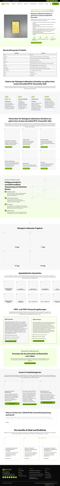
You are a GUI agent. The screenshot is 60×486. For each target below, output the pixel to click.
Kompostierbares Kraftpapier (10, 140)
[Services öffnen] (36, 3)
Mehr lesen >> (8, 458)
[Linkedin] (47, 1)
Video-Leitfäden (48, 474)
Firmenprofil (20, 474)
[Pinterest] (53, 1)
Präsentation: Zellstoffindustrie (21, 301)
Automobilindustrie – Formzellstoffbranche (45, 289)
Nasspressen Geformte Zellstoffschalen (47, 9)
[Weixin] (55, 1)
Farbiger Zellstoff (26, 139)
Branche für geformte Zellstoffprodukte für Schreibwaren (8, 289)
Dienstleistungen (37, 9)
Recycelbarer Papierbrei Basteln (29, 391)
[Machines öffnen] (22, 3)
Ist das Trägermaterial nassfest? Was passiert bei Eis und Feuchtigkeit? (11, 449)
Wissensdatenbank (48, 475)
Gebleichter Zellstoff (44, 139)
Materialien (47, 472)
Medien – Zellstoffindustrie (45, 301)
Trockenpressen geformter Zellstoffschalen (36, 474)
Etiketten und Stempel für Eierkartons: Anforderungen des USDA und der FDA (31, 449)
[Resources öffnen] (43, 3)
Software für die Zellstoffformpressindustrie (33, 289)
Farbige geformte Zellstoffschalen (35, 470)
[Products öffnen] (15, 3)
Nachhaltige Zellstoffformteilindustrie (21, 289)
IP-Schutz (19, 472)
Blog (46, 470)
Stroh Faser (43, 162)
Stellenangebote (21, 470)
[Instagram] (50, 1)
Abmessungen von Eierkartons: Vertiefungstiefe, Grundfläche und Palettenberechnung (50, 449)
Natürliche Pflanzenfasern (10, 161)
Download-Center (48, 477)
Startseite (32, 9)
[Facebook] (48, 1)
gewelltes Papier (26, 163)
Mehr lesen (7, 422)
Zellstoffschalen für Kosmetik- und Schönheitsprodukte (40, 10)
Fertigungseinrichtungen (22, 475)
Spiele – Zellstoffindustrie (33, 301)
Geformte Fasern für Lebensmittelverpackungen (46, 392)
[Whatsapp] (57, 1)
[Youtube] (52, 1)
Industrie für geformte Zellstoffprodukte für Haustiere (8, 301)
